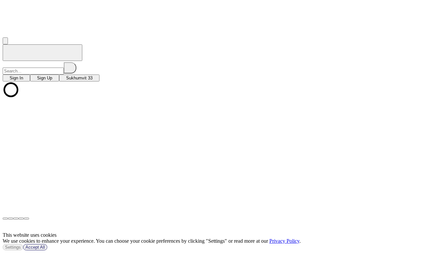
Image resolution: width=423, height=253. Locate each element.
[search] (70, 68)
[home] (42, 52)
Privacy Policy (284, 241)
